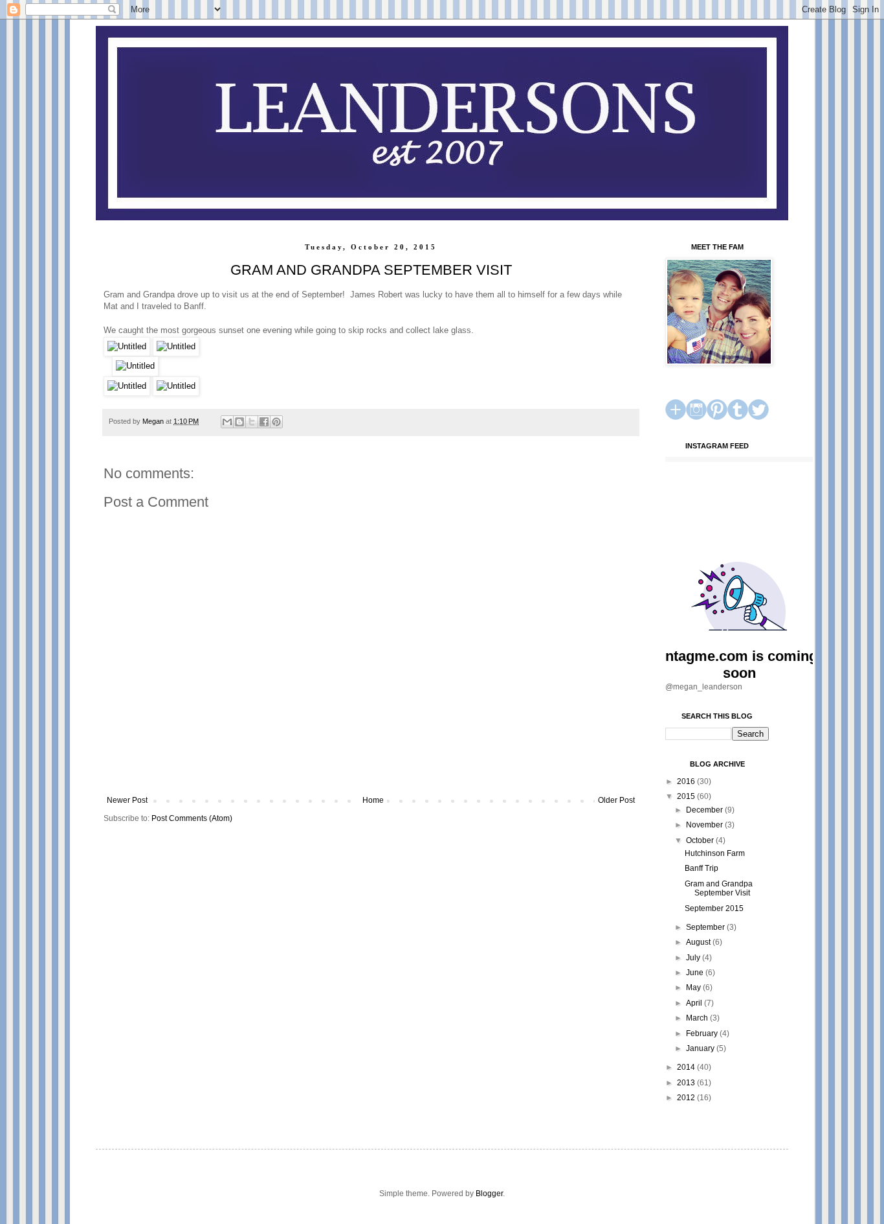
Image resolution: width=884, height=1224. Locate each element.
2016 (687, 781)
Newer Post (127, 800)
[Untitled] (127, 346)
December (705, 809)
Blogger (489, 1193)
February (703, 1033)
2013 (687, 1082)
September (706, 927)
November (705, 824)
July (694, 957)
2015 (687, 796)
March (698, 1017)
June (695, 972)
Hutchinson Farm (715, 853)
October (701, 840)
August (699, 942)
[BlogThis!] (239, 421)
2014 (687, 1067)
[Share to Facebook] (264, 421)
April (695, 1003)
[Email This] (227, 421)
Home (373, 800)
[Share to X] (251, 421)
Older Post (616, 800)
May (694, 987)
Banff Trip (701, 868)
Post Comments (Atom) (191, 818)
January (701, 1048)
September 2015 (714, 908)
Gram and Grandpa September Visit (719, 888)
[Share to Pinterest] (276, 421)
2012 (687, 1097)
